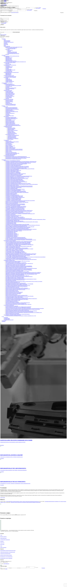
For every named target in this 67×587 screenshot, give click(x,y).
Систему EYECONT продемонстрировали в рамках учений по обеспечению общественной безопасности (22, 501)
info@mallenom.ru (6, 563)
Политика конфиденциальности (5, 532)
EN (5, 34)
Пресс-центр (2, 544)
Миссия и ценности (3, 536)
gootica (6, 568)
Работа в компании (3, 547)
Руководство (2, 542)
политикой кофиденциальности (38, 567)
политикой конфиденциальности (4, 4)
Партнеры (2, 541)
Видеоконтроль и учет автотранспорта (6, 556)
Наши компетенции (3, 538)
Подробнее (2, 445)
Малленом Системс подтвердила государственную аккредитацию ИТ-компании (23, 502)
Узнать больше (2, 497)
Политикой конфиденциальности (14, 12)
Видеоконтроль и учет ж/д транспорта (6, 558)
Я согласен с (4, 4)
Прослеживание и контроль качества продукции (7, 550)
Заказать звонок (2, 34)
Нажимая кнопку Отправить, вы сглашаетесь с (9, 12)
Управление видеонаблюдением (5, 553)
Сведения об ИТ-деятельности (5, 539)
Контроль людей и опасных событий (6, 555)
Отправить (2, 6)
